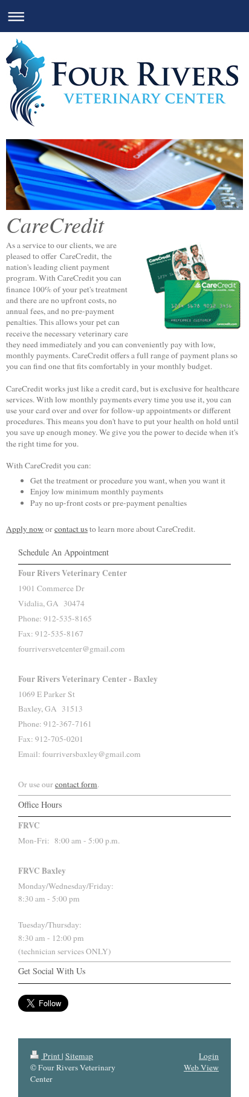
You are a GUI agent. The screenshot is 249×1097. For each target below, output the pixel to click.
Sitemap (79, 1055)
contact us (71, 528)
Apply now (25, 528)
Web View (201, 1067)
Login (209, 1055)
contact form (76, 784)
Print (51, 1055)
